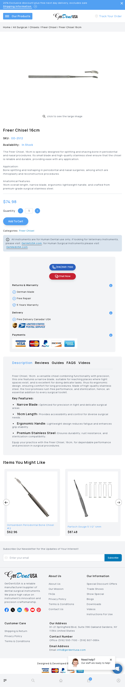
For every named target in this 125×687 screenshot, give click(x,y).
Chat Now (64, 276)
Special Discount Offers (102, 584)
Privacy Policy (57, 599)
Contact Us (56, 609)
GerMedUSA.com (17, 247)
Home (7, 27)
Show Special (95, 594)
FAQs (52, 594)
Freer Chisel (49, 27)
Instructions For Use (100, 614)
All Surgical (20, 27)
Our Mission (56, 589)
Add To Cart (15, 221)
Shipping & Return (16, 631)
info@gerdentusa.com (71, 650)
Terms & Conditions (61, 604)
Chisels (34, 27)
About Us (55, 584)
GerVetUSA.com (32, 243)
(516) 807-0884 (89, 640)
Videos (91, 609)
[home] (61, 680)
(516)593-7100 (64, 267)
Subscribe (113, 557)
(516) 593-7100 (67, 640)
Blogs (90, 599)
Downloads (94, 604)
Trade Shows (95, 589)
